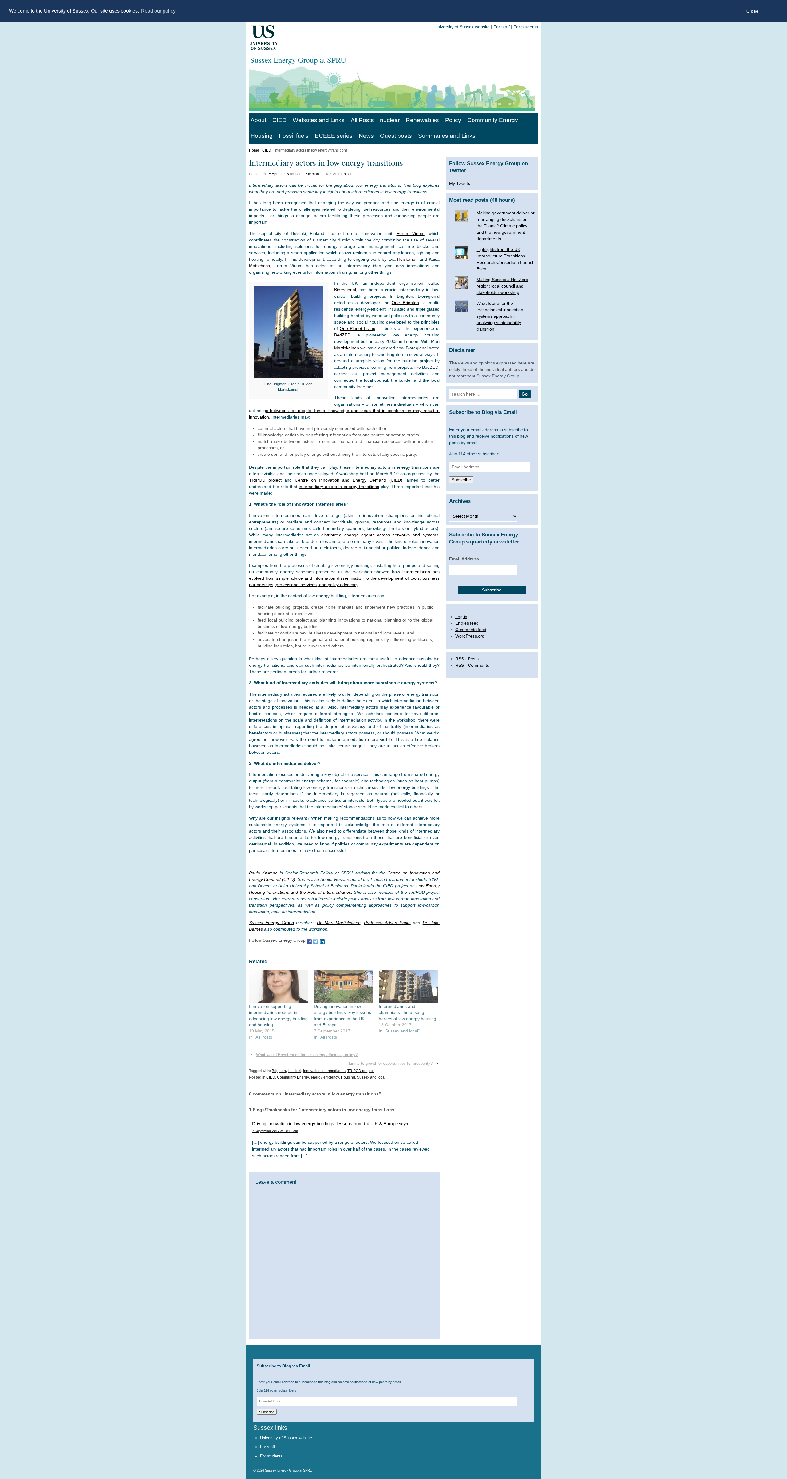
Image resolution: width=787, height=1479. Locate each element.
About (258, 120)
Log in (461, 616)
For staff (501, 26)
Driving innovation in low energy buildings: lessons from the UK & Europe (325, 1123)
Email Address (464, 558)
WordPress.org (469, 636)
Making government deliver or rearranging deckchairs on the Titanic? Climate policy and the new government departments (506, 225)
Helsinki (294, 1071)
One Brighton (405, 302)
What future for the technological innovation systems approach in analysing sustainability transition (500, 316)
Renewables (422, 120)
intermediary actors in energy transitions (339, 486)
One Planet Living (357, 328)
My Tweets (459, 183)
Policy (453, 120)
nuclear (390, 120)
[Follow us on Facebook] (309, 941)
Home (254, 150)
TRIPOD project (265, 480)
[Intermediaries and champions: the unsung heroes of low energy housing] (408, 986)
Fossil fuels (294, 136)
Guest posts (396, 136)
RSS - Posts (467, 658)
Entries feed (467, 623)
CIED (279, 120)
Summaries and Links (447, 136)
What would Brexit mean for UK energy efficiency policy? (307, 1054)
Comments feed (470, 629)
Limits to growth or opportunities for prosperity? (391, 1063)
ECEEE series (334, 136)
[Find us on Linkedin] (322, 941)
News (366, 136)
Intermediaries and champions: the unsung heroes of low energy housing (407, 1012)
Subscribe (461, 479)
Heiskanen (407, 259)
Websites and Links (319, 120)
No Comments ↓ (338, 174)
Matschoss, (260, 265)
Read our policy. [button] (158, 11)
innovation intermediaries (324, 1071)
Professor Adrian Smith (387, 922)
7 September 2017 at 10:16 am (275, 1131)
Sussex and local (371, 1077)
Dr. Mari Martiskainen (339, 922)
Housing (262, 136)
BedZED (342, 334)
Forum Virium (411, 233)
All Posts (362, 120)
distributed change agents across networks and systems (379, 534)
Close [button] (752, 11)
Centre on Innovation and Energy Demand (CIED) (348, 480)
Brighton (279, 1071)
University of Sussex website (462, 26)
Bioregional (345, 289)
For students (525, 26)
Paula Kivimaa (307, 174)
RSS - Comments (472, 665)
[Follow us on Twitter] (315, 941)
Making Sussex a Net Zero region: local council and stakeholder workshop (502, 286)
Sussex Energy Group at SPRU (288, 1470)
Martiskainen (346, 347)
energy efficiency (325, 1077)
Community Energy (492, 120)
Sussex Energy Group (271, 922)
